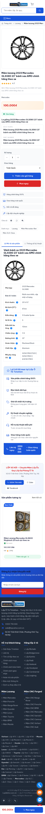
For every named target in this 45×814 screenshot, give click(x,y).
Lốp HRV (14, 746)
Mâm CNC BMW (32, 708)
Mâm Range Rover (10, 705)
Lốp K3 (19, 769)
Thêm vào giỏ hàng (24, 176)
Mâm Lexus (7, 713)
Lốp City (24, 743)
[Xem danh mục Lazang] (22, 48)
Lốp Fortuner (17, 756)
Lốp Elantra (33, 766)
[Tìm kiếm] (39, 10)
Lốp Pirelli (29, 660)
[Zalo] (17, 220)
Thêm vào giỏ (21, 557)
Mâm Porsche (8, 701)
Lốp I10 (4, 766)
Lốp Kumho (30, 657)
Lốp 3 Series (12, 775)
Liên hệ (6, 653)
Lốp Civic (5, 746)
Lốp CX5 (5, 740)
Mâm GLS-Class (9, 233)
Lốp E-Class (7, 782)
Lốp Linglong (31, 675)
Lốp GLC (28, 779)
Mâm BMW (7, 720)
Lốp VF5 (12, 737)
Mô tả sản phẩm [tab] (13, 243)
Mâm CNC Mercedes (34, 712)
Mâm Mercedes (9, 698)
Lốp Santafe (14, 762)
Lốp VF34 (30, 737)
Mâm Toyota (8, 717)
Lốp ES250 (33, 750)
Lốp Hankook (31, 664)
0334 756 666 (20, 449)
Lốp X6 (40, 775)
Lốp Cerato (28, 769)
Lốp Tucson (13, 766)
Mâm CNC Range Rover (33, 699)
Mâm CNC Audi (32, 727)
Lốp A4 (25, 759)
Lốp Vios (24, 753)
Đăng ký (22, 591)
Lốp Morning (10, 769)
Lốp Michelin (31, 649)
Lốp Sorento (18, 772)
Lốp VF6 (21, 737)
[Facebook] (11, 220)
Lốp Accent (25, 762)
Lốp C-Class (19, 782)
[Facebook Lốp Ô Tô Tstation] (4, 800)
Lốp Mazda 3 (28, 740)
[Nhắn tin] (22, 220)
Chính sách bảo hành (12, 667)
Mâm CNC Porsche (33, 704)
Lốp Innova (6, 756)
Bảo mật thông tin (10, 681)
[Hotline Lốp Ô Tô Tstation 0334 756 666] (15, 800)
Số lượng (8, 153)
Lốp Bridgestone (32, 653)
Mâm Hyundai (8, 709)
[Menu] (5, 4)
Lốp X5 (33, 775)
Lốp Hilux (27, 756)
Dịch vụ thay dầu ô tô (12, 685)
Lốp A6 (32, 759)
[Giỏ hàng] (32, 4)
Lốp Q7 (17, 759)
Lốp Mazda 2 (7, 743)
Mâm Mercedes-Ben (29, 229)
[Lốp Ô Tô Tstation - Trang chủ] (18, 4)
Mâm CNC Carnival (34, 719)
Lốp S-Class (30, 782)
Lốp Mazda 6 (15, 740)
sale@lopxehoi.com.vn (14, 628)
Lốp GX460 (6, 753)
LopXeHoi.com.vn (9, 793)
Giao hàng (8, 163)
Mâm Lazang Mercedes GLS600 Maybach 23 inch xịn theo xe (18, 539)
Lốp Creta (36, 762)
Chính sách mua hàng (10, 661)
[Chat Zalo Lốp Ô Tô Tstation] (9, 800)
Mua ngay (23, 183)
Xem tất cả (37, 497)
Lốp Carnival (7, 772)
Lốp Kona (24, 766)
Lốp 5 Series (23, 775)
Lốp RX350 (22, 750)
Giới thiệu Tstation (11, 649)
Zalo (31, 482)
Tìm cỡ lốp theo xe (11, 657)
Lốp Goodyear (32, 668)
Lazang (15, 229)
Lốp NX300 (12, 750)
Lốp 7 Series (7, 779)
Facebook (14, 488)
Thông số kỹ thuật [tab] (34, 243)
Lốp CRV (33, 743)
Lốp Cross (37, 756)
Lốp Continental (32, 672)
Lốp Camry (34, 753)
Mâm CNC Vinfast (33, 723)
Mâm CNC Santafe (33, 716)
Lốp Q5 (9, 759)
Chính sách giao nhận (10, 672)
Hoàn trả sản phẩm (11, 677)
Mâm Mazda (8, 724)
